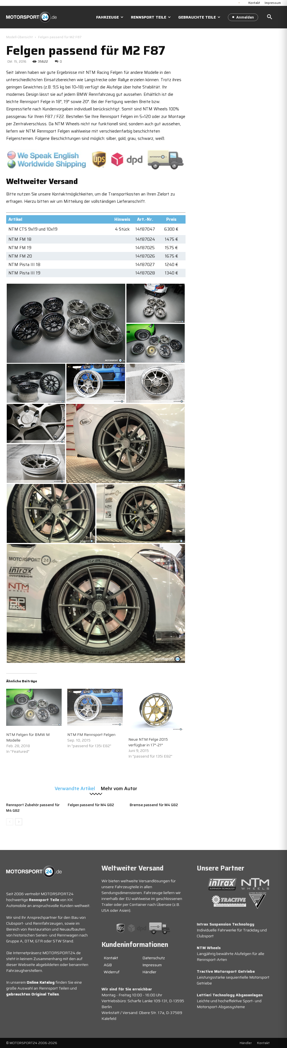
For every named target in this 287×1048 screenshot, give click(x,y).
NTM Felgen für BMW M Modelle (28, 737)
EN (243, 2)
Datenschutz (153, 958)
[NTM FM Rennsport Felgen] (95, 707)
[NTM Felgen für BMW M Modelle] (34, 707)
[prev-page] (9, 821)
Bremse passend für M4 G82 (154, 805)
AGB (108, 965)
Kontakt (111, 958)
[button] (269, 17)
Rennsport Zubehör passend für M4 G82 (33, 807)
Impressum (152, 965)
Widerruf (111, 972)
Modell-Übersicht (19, 37)
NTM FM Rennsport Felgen (91, 734)
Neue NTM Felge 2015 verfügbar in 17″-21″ (148, 742)
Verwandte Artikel (75, 788)
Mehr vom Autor (119, 788)
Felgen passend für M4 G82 (91, 805)
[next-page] (18, 821)
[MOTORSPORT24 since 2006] (31, 17)
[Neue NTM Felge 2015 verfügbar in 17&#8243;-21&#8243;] (156, 710)
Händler (149, 972)
